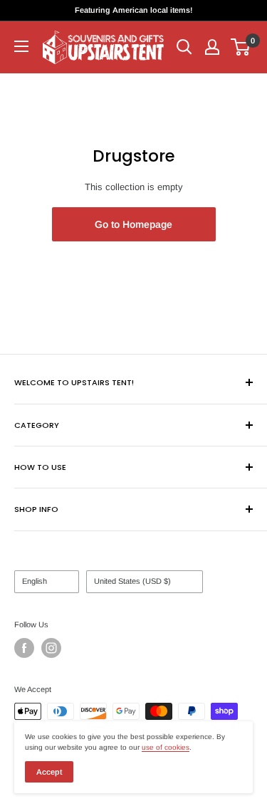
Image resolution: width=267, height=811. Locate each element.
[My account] (212, 47)
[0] (241, 47)
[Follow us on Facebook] (24, 648)
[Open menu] (21, 46)
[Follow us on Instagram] (51, 648)
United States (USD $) (132, 581)
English (34, 581)
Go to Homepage (133, 224)
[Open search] (184, 47)
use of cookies (165, 747)
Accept (49, 772)
